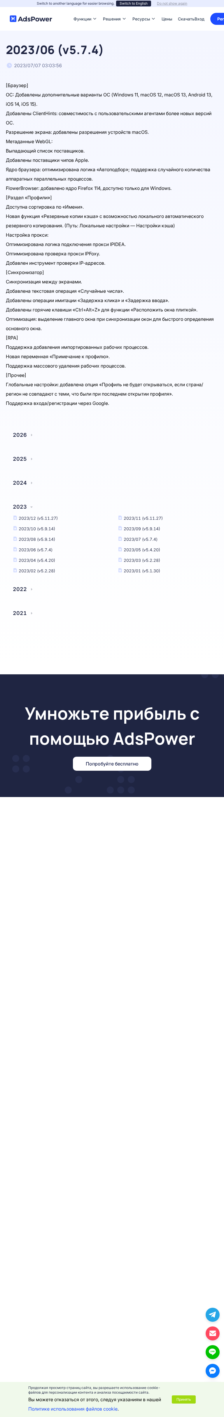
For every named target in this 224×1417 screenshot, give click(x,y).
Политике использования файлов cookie (73, 1409)
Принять (183, 1399)
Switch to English (134, 3)
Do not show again (172, 3)
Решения (112, 10)
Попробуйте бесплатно (112, 764)
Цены (167, 10)
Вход (199, 18)
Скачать (186, 10)
